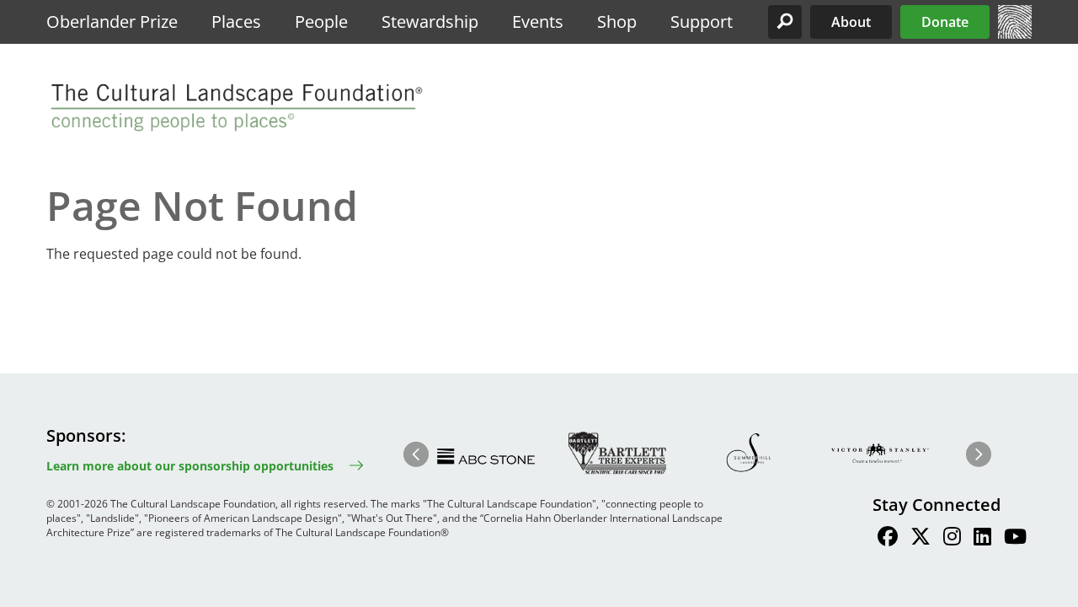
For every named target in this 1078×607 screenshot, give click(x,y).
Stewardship (430, 21)
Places (236, 21)
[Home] (1015, 33)
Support (701, 21)
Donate (945, 22)
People (321, 21)
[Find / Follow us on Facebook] (888, 538)
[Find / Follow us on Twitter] (920, 538)
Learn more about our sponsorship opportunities (190, 466)
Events (537, 21)
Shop (617, 21)
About (851, 22)
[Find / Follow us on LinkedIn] (982, 538)
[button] (785, 22)
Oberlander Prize (112, 21)
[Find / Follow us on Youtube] (1015, 538)
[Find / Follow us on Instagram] (952, 538)
